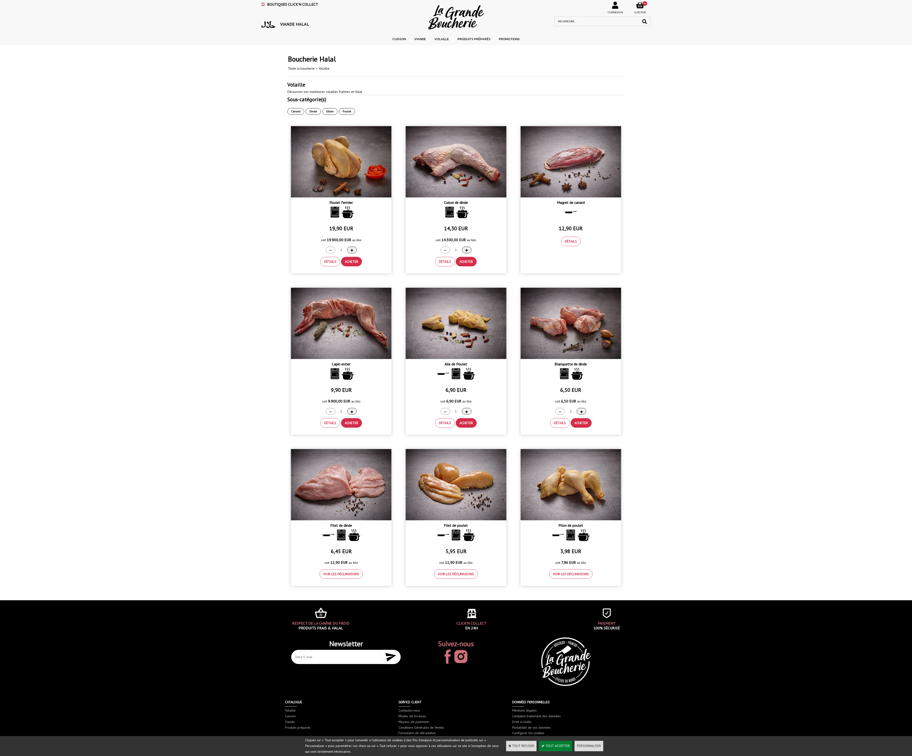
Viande (420, 39)
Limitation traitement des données (536, 716)
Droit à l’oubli (521, 722)
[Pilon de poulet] (571, 519)
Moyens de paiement (414, 722)
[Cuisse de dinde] (456, 196)
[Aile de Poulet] (456, 358)
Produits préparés (473, 39)
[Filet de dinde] (341, 519)
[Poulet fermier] (341, 196)
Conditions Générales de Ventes (421, 727)
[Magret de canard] (571, 196)
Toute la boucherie (301, 68)
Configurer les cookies (528, 733)
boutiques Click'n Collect (292, 4)
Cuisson (399, 39)
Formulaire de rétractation (417, 733)
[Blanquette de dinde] (571, 358)
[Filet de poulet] (456, 519)
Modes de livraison (412, 716)
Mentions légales (524, 710)
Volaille (441, 39)
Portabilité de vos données (531, 727)
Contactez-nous (409, 710)
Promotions (509, 39)
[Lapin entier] (341, 358)
